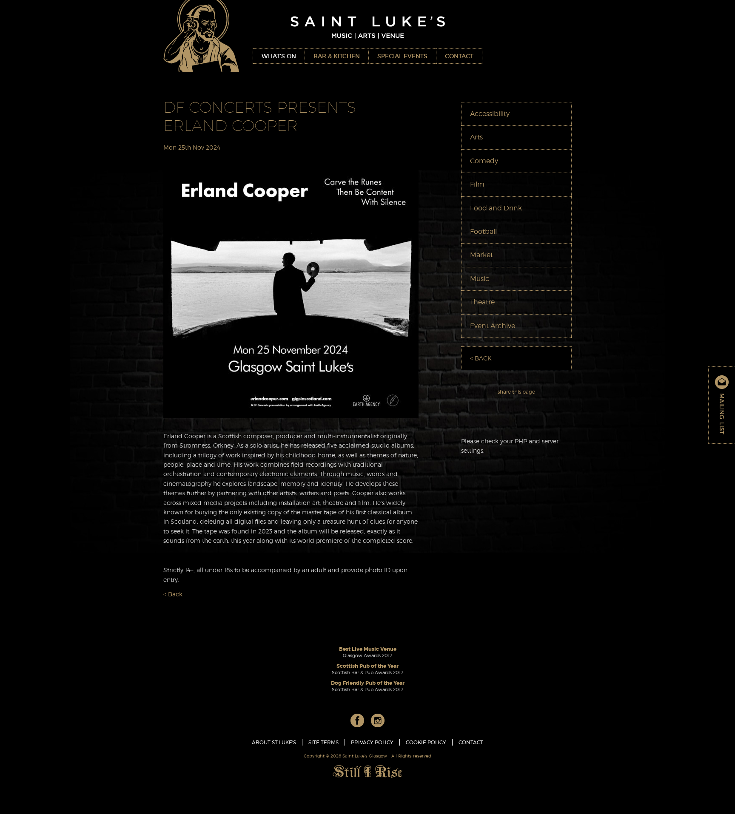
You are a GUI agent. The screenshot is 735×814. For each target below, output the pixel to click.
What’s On (279, 56)
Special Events (402, 56)
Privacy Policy (372, 742)
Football (483, 231)
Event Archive (492, 326)
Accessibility (490, 114)
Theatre (482, 302)
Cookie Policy (426, 742)
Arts (476, 137)
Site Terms (323, 742)
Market (481, 255)
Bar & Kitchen (336, 56)
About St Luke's (274, 742)
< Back (172, 594)
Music (479, 279)
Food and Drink (496, 208)
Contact (459, 56)
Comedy (484, 161)
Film (477, 184)
